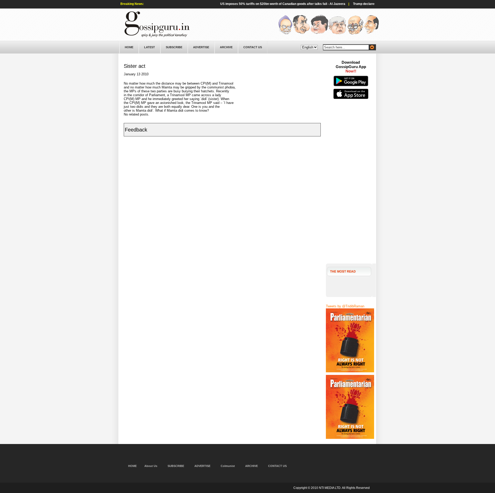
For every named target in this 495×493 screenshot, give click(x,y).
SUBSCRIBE (174, 47)
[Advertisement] (350, 185)
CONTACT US (252, 47)
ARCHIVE (226, 47)
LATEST (149, 47)
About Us (150, 465)
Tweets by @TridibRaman (345, 306)
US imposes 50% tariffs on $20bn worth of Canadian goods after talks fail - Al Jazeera (273, 4)
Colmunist (228, 465)
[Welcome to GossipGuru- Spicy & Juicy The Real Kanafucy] (157, 36)
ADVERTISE (201, 47)
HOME (129, 47)
